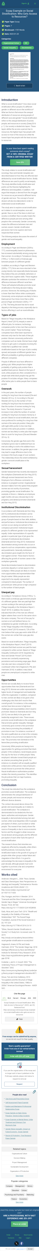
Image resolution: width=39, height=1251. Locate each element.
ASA (29, 998)
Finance (14, 1199)
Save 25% (20, 162)
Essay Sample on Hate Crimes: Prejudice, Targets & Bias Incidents (18, 1114)
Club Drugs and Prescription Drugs (17, 1099)
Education (15, 1190)
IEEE (34, 998)
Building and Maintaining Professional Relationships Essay (18, 1107)
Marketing (30, 1195)
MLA (9, 998)
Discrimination (27, 48)
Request (19, 1084)
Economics (23, 1199)
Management (20, 1186)
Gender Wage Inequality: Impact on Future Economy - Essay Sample (18, 1130)
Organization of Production (19, 1171)
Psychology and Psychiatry (14, 1195)
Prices (17, 1235)
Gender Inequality (10, 48)
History (29, 1186)
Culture (24, 1190)
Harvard (15, 998)
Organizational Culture (11, 43)
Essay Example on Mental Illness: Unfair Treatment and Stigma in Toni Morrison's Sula (19, 1122)
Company (9, 1186)
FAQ (20, 1238)
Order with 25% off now (19, 1056)
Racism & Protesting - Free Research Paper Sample (18, 1137)
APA (4, 998)
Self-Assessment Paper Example (17, 1103)
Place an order (19, 1224)
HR (26, 43)
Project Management (19, 1162)
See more (19, 1176)
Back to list (20, 86)
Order (8, 1235)
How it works (28, 1235)
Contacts (11, 1238)
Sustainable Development (19, 1167)
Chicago (23, 998)
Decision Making (19, 1158)
